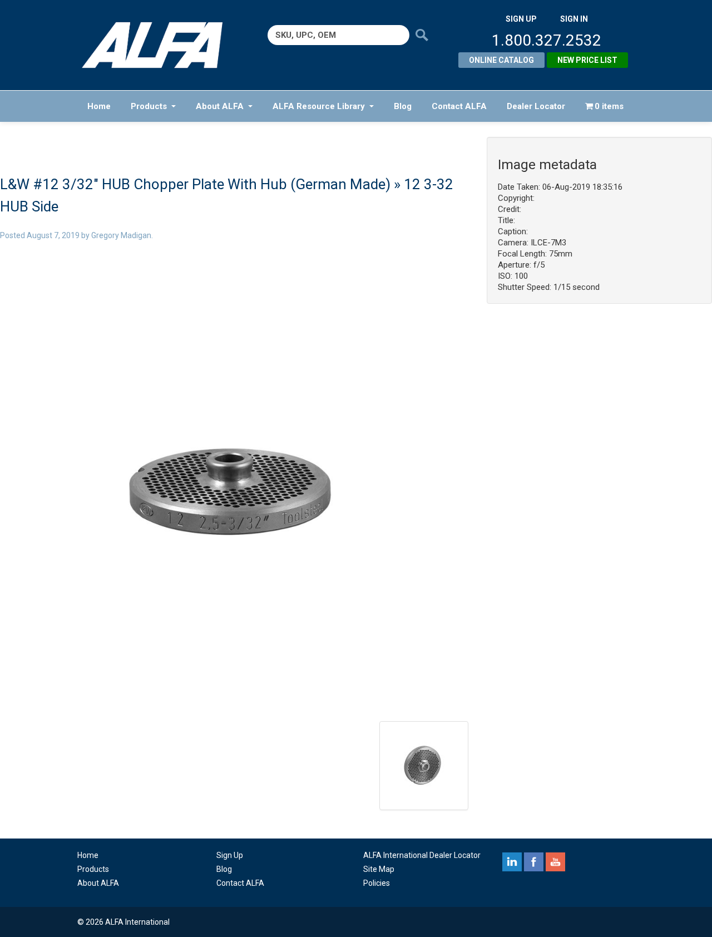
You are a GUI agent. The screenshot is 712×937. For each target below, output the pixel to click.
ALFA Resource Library (319, 106)
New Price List (587, 60)
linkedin (512, 861)
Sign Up (229, 855)
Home (99, 106)
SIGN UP (521, 18)
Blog (403, 106)
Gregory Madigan (121, 235)
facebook (533, 861)
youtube (555, 861)
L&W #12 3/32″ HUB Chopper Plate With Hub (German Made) (195, 184)
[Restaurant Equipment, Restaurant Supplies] (160, 45)
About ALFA (220, 106)
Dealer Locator (536, 106)
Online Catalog (501, 60)
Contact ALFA (459, 106)
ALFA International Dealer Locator (422, 855)
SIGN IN (574, 18)
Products (149, 106)
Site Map (378, 869)
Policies (376, 883)
